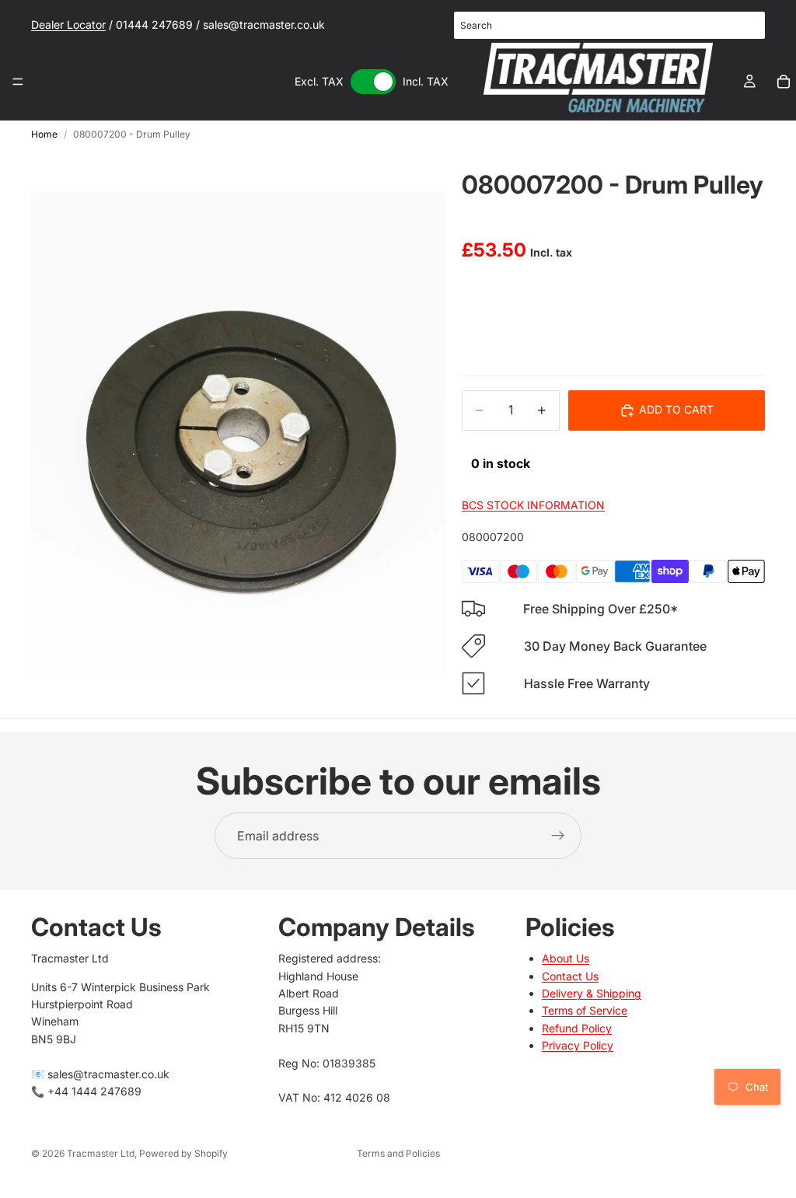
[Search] (745, 26)
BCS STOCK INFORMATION (533, 505)
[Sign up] (558, 835)
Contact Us (570, 976)
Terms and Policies (398, 1153)
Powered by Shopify (183, 1153)
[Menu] (18, 82)
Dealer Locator (68, 24)
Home (44, 134)
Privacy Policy (577, 1046)
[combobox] (609, 25)
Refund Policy (577, 1028)
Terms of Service (584, 1011)
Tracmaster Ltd (100, 1153)
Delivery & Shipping (591, 993)
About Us (565, 959)
